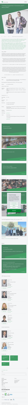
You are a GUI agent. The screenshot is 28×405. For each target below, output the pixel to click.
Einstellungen (13, 207)
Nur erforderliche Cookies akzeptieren (14, 205)
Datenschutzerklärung (14, 210)
